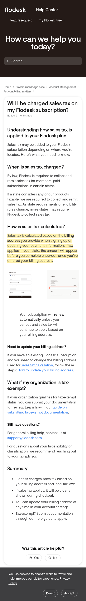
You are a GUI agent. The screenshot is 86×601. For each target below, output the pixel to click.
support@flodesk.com (24, 438)
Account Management (62, 87)
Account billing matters (17, 91)
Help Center (47, 10)
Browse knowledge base (30, 87)
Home (7, 87)
